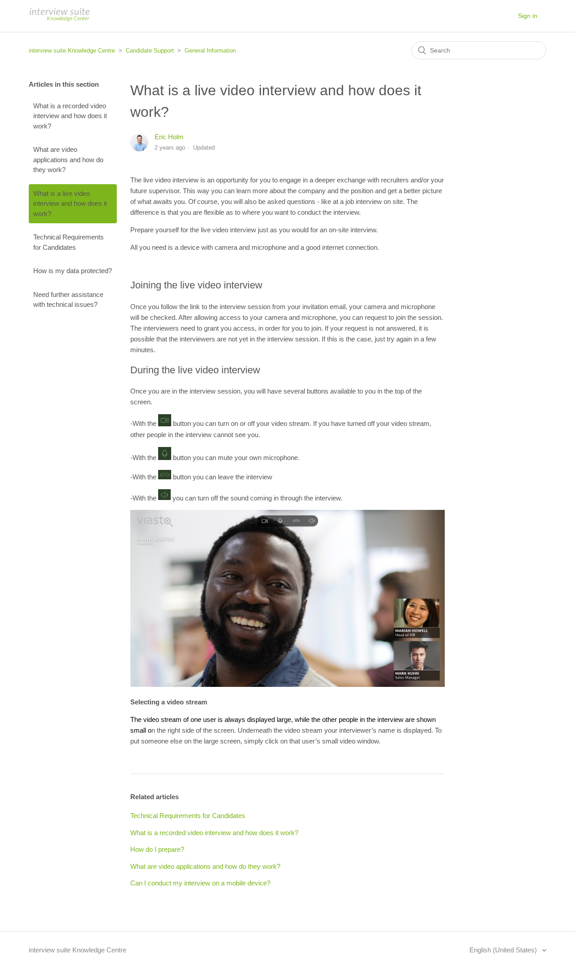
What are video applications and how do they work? (68, 159)
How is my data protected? (72, 270)
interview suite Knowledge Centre (72, 50)
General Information (210, 50)
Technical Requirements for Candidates (68, 242)
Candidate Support (150, 50)
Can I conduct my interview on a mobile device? (200, 883)
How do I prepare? (157, 849)
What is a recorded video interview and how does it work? (70, 116)
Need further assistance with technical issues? (68, 300)
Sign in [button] (527, 15)
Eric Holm (169, 137)
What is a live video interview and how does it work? (70, 203)
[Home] (59, 20)
